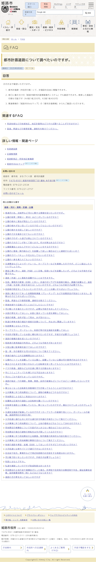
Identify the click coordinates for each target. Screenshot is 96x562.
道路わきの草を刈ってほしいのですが (22, 477)
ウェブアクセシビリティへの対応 (63, 515)
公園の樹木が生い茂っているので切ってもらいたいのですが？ (34, 226)
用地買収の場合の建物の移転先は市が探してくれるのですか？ (34, 432)
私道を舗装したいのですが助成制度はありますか (28, 466)
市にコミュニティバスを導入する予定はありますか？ (30, 373)
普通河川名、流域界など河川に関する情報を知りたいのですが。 (35, 213)
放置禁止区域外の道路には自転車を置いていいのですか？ (32, 401)
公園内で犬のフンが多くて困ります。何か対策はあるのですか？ (35, 243)
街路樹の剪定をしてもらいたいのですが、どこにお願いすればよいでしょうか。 (42, 289)
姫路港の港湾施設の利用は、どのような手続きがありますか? (33, 343)
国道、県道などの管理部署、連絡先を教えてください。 (33, 129)
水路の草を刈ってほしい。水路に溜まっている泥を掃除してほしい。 (37, 313)
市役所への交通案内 (35, 549)
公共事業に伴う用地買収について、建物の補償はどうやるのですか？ (37, 392)
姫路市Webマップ (22, 164)
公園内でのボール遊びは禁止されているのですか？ (29, 238)
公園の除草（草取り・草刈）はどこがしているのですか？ (32, 217)
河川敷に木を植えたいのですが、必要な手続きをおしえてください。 (37, 309)
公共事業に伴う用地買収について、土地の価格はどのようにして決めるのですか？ (43, 423)
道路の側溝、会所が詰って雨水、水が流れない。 (28, 317)
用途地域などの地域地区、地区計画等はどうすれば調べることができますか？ (43, 124)
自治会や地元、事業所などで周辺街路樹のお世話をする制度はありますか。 (40, 453)
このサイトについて (14, 515)
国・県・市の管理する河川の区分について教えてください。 (33, 351)
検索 (89, 13)
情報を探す (28, 13)
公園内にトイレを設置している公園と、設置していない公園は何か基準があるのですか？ (46, 360)
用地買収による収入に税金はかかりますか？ (25, 397)
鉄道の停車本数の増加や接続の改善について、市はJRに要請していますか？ (40, 322)
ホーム (14, 39)
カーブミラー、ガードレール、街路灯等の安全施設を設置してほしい (37, 330)
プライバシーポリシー (36, 515)
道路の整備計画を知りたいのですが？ (22, 339)
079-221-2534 (21, 185)
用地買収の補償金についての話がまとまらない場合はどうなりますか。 (38, 428)
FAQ (22, 39)
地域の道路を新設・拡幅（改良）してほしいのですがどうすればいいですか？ (41, 445)
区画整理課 (12, 154)
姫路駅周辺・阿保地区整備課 (20, 159)
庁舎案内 (7, 548)
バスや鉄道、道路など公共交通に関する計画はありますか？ (33, 368)
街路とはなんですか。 (15, 462)
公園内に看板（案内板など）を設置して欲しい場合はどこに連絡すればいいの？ (42, 251)
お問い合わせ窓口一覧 (41, 520)
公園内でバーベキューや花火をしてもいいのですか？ (30, 255)
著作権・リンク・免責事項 (16, 520)
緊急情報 (46, 5)
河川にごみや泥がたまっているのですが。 (24, 377)
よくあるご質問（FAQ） (57, 549)
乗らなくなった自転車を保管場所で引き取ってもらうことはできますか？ (39, 388)
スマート (31, 5)
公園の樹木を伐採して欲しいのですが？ (23, 230)
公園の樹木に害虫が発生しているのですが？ (25, 221)
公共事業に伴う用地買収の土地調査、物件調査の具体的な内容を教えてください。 (43, 436)
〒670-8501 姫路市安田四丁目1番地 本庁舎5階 (39, 181)
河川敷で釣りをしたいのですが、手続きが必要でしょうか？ (33, 457)
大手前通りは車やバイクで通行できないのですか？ (29, 449)
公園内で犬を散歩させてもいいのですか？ (24, 234)
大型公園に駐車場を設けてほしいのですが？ (25, 347)
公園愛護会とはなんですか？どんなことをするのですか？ (32, 247)
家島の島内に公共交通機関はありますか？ (24, 356)
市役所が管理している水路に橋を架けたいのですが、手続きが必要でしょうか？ (42, 334)
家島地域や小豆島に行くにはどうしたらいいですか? (29, 305)
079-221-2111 (17, 535)
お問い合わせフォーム (13, 193)
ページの (87, 495)
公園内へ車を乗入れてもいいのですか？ (23, 260)
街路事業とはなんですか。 (17, 326)
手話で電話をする (82, 548)
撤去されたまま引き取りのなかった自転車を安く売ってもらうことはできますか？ (43, 364)
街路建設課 (12, 149)
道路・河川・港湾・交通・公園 (18, 207)
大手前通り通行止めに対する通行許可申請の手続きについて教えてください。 (41, 419)
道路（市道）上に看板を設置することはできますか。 (30, 278)
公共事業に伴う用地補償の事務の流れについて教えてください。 (35, 440)
